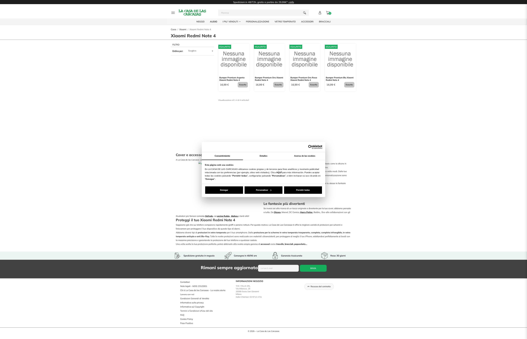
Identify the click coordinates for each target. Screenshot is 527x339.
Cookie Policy (186, 319)
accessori (265, 244)
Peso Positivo (186, 323)
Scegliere (201, 51)
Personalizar (262, 190)
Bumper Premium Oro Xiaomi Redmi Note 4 (269, 78)
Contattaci (185, 282)
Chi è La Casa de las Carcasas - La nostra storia (202, 290)
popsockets (299, 244)
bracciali (289, 244)
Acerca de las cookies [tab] (304, 156)
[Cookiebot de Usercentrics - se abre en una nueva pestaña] (310, 147)
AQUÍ (279, 172)
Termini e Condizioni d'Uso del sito (196, 311)
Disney (277, 212)
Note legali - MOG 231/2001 (193, 286)
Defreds (209, 216)
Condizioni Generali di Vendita (194, 298)
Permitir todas (303, 190)
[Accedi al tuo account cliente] (320, 12)
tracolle (280, 244)
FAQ (182, 315)
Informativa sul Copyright (192, 306)
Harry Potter (306, 212)
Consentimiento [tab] (222, 156)
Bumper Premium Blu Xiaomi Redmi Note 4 (340, 78)
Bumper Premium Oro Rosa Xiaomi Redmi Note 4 (303, 78)
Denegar (224, 190)
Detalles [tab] (263, 156)
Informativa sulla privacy (192, 302)
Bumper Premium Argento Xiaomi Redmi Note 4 (232, 78)
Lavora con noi (187, 294)
